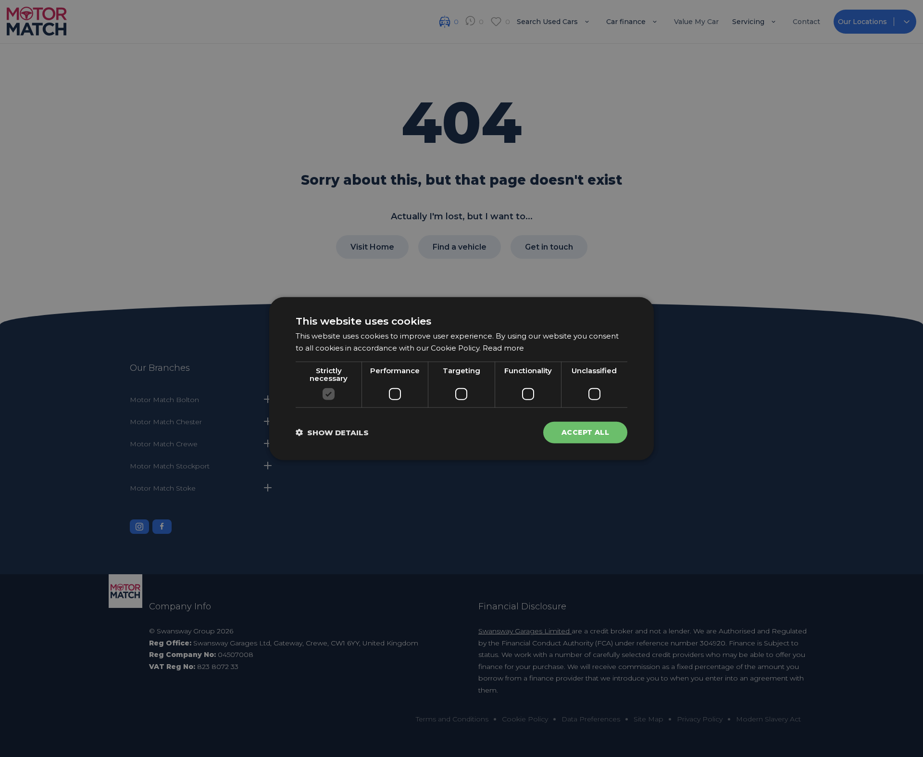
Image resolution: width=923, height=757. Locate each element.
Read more (503, 348)
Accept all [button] (585, 432)
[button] (332, 432)
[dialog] (461, 378)
